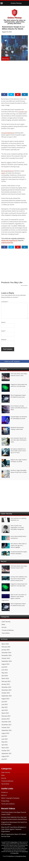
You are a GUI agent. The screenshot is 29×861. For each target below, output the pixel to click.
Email (3, 331)
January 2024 (6, 684)
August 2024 (5, 664)
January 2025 (6, 650)
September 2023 (7, 696)
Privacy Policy (5, 801)
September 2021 (7, 753)
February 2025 (6, 647)
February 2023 (6, 716)
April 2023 (5, 710)
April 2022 (5, 745)
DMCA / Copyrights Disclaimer (10, 798)
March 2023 (5, 713)
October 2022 (6, 727)
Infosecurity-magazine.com (9, 240)
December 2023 (6, 687)
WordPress (11, 856)
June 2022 (5, 739)
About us (4, 795)
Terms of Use (25, 851)
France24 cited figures (7, 133)
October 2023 (6, 693)
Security (5, 58)
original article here (7, 242)
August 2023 (5, 699)
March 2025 (5, 644)
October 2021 (6, 750)
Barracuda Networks (7, 171)
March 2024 (5, 678)
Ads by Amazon (24, 285)
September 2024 (7, 661)
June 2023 (5, 704)
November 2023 (6, 690)
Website (3, 339)
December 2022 (6, 722)
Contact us (4, 792)
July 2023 (4, 701)
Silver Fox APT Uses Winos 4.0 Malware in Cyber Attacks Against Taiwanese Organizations (13, 829)
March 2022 (5, 748)
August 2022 (5, 733)
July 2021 (4, 759)
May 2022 (4, 742)
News (3, 624)
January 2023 (6, 719)
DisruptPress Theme (21, 856)
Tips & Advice (6, 633)
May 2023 (4, 707)
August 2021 (5, 756)
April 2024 (5, 675)
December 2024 (6, 652)
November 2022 (6, 724)
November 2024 (6, 655)
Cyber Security (6, 621)
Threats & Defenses (8, 630)
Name (3, 322)
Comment (4, 302)
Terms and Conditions (8, 804)
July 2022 (4, 736)
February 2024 (6, 681)
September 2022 (7, 730)
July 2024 (4, 667)
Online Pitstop (16, 3)
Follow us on (12, 361)
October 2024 (6, 658)
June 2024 (5, 670)
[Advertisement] (14, 76)
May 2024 (4, 673)
